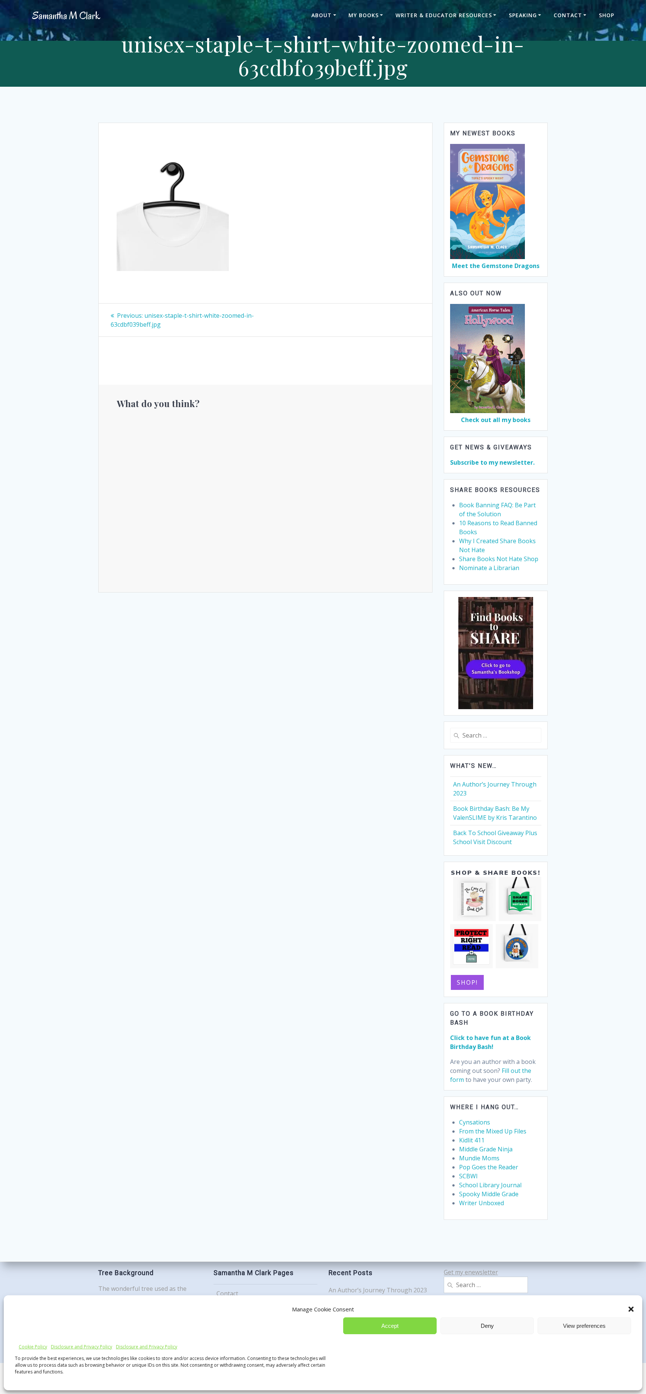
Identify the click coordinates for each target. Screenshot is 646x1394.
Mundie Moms (479, 1158)
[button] (631, 1309)
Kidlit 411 (472, 1140)
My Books (363, 15)
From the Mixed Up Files (492, 1131)
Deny (487, 1326)
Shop (606, 15)
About (321, 15)
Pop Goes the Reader (488, 1167)
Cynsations (474, 1122)
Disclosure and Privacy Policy (81, 1347)
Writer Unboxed (481, 1203)
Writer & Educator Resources (444, 15)
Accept (390, 1326)
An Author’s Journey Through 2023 (378, 1290)
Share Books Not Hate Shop (498, 559)
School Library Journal (490, 1185)
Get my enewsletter (471, 1272)
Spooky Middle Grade (489, 1194)
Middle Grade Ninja (486, 1149)
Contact (568, 15)
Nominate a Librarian (489, 568)
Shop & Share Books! (496, 872)
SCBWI (468, 1176)
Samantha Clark (66, 15)
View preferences (584, 1326)
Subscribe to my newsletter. (492, 462)
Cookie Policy (33, 1347)
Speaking (523, 15)
